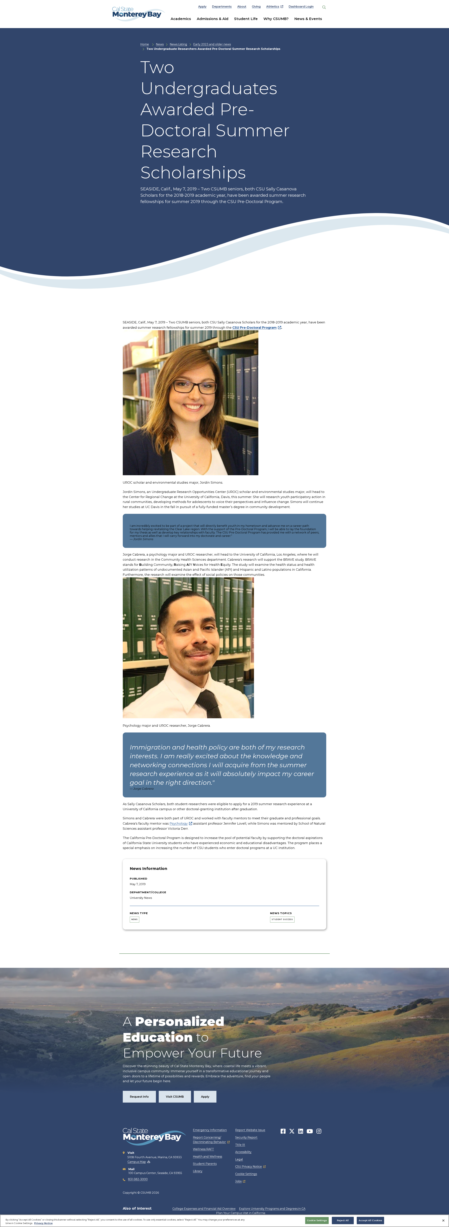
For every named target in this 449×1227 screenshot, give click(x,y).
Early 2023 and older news (212, 44)
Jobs (238, 1181)
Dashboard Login (301, 6)
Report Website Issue (250, 1130)
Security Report (246, 1137)
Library (197, 1171)
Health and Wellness (207, 1156)
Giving (256, 6)
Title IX (240, 1144)
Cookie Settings (246, 1174)
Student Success (282, 919)
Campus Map (137, 1161)
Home (144, 44)
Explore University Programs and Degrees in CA (272, 1208)
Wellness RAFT (203, 1149)
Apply (202, 6)
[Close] (443, 1220)
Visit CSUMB (175, 1096)
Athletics (272, 6)
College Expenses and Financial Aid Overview (204, 1208)
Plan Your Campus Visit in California (240, 1213)
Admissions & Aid (212, 19)
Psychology (179, 823)
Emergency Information (210, 1130)
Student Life (246, 19)
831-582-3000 (138, 1179)
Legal (239, 1159)
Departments (222, 6)
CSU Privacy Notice (248, 1166)
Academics (181, 19)
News (160, 44)
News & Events (308, 19)
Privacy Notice (43, 1223)
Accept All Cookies (370, 1220)
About (241, 6)
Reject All (343, 1220)
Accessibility (243, 1152)
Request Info (139, 1096)
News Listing (178, 44)
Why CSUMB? (276, 19)
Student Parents (205, 1163)
